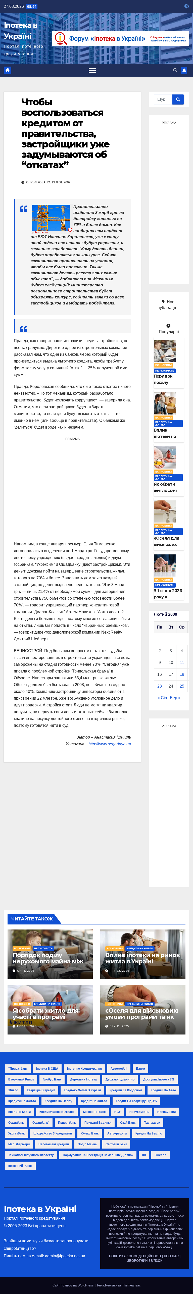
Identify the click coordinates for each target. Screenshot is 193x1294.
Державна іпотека (83, 1079)
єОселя (160, 1155)
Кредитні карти (19, 1112)
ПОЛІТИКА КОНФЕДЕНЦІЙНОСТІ (135, 1256)
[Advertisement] (72, 489)
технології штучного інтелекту (31, 1155)
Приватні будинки (97, 1122)
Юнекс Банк (90, 1133)
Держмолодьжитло (120, 1079)
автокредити (117, 1133)
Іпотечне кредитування (84, 1068)
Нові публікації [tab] (169, 305)
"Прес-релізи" (170, 1211)
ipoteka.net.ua (134, 1247)
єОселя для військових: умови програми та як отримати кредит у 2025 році (142, 1020)
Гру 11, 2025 (119, 1026)
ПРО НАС (171, 1256)
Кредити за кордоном (126, 1090)
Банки (140, 1068)
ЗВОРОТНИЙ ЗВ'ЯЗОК (144, 1261)
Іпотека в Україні (40, 1209)
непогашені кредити (53, 1144)
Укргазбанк (16, 1133)
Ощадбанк (16, 1122)
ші (144, 1155)
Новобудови (166, 1112)
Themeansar (131, 1285)
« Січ (162, 698)
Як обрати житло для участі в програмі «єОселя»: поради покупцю (46, 1020)
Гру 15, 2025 (26, 1026)
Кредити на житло (163, 423)
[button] (175, 70)
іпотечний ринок (20, 1166)
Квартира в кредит (41, 1090)
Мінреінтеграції (94, 1112)
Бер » (175, 698)
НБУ (117, 1112)
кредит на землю (148, 1133)
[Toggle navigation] (92, 70)
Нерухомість (164, 370)
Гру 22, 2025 (119, 970)
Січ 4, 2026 (25, 970)
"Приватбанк (17, 1068)
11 (182, 662)
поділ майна (87, 1144)
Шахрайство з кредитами (52, 1133)
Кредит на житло (94, 1101)
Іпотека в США (47, 1068)
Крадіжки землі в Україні (82, 1090)
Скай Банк (127, 1122)
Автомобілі (119, 1068)
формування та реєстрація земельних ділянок (98, 1155)
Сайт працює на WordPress (74, 1285)
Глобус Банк (52, 1079)
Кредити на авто (163, 1090)
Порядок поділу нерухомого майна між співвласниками (48, 961)
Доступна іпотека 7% (158, 1079)
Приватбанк (67, 1122)
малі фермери (19, 1144)
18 (182, 674)
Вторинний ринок (21, 1079)
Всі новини (163, 365)
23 (159, 686)
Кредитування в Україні (56, 1112)
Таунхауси (152, 1122)
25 (182, 686)
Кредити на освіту (58, 1101)
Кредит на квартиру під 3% (136, 1101)
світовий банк (116, 1144)
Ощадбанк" (40, 1122)
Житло (13, 1090)
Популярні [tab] (169, 332)
